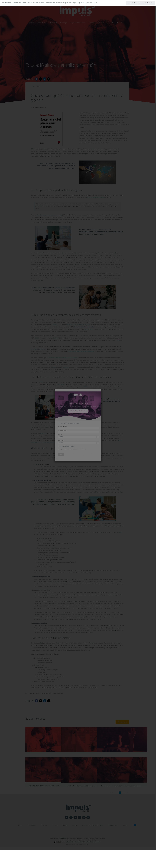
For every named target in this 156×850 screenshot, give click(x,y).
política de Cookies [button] (91, 3)
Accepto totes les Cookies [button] (146, 3)
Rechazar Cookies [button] (132, 3)
